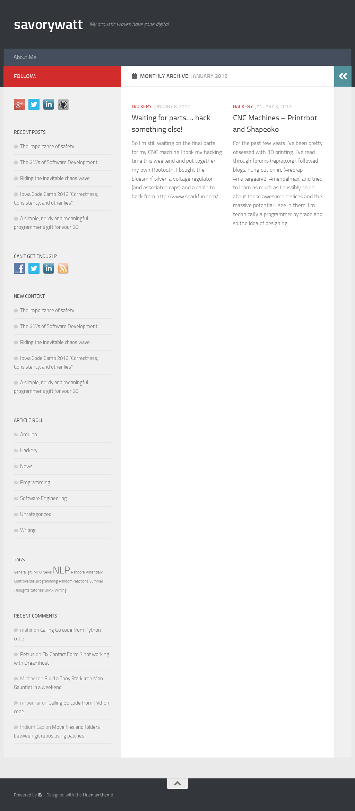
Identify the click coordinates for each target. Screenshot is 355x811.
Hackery (142, 107)
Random (65, 581)
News (26, 466)
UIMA (49, 590)
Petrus (27, 654)
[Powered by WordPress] (40, 795)
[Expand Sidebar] (343, 76)
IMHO (37, 572)
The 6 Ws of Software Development (58, 162)
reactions (80, 581)
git (29, 572)
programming (47, 581)
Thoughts (21, 590)
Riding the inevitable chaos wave (55, 178)
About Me (25, 57)
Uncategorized (36, 514)
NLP (61, 570)
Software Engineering (43, 498)
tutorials (37, 590)
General (20, 572)
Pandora (78, 572)
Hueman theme (98, 794)
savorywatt (48, 24)
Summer (96, 581)
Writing (28, 530)
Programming (35, 482)
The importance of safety (47, 146)
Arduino (28, 434)
